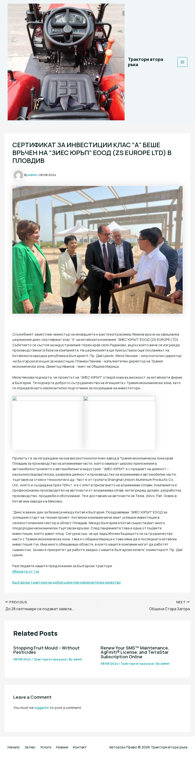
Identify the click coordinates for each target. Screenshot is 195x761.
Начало (14, 747)
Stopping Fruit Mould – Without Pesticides (46, 650)
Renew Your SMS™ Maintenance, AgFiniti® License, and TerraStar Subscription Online (135, 652)
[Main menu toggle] (182, 62)
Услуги (45, 747)
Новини (62, 747)
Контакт (80, 747)
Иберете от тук (25, 571)
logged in (41, 707)
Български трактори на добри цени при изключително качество (66, 582)
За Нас (29, 747)
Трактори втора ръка (145, 61)
